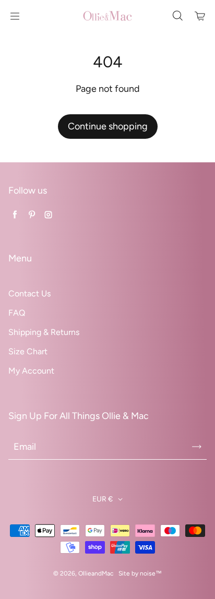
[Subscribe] (196, 447)
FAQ (16, 313)
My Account (31, 371)
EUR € (102, 499)
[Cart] (200, 16)
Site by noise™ (140, 573)
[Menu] (14, 16)
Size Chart (27, 351)
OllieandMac (95, 573)
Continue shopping (108, 126)
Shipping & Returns (43, 332)
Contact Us (29, 293)
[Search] (177, 16)
